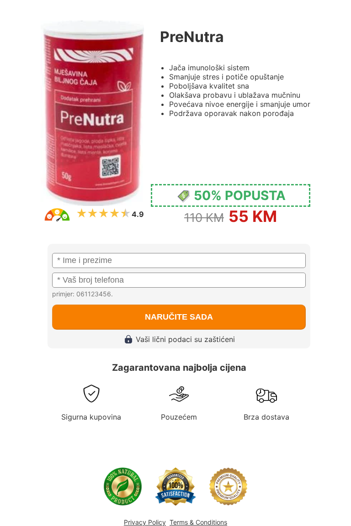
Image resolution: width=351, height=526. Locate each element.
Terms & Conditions (198, 522)
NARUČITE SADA (179, 316)
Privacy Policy (145, 522)
